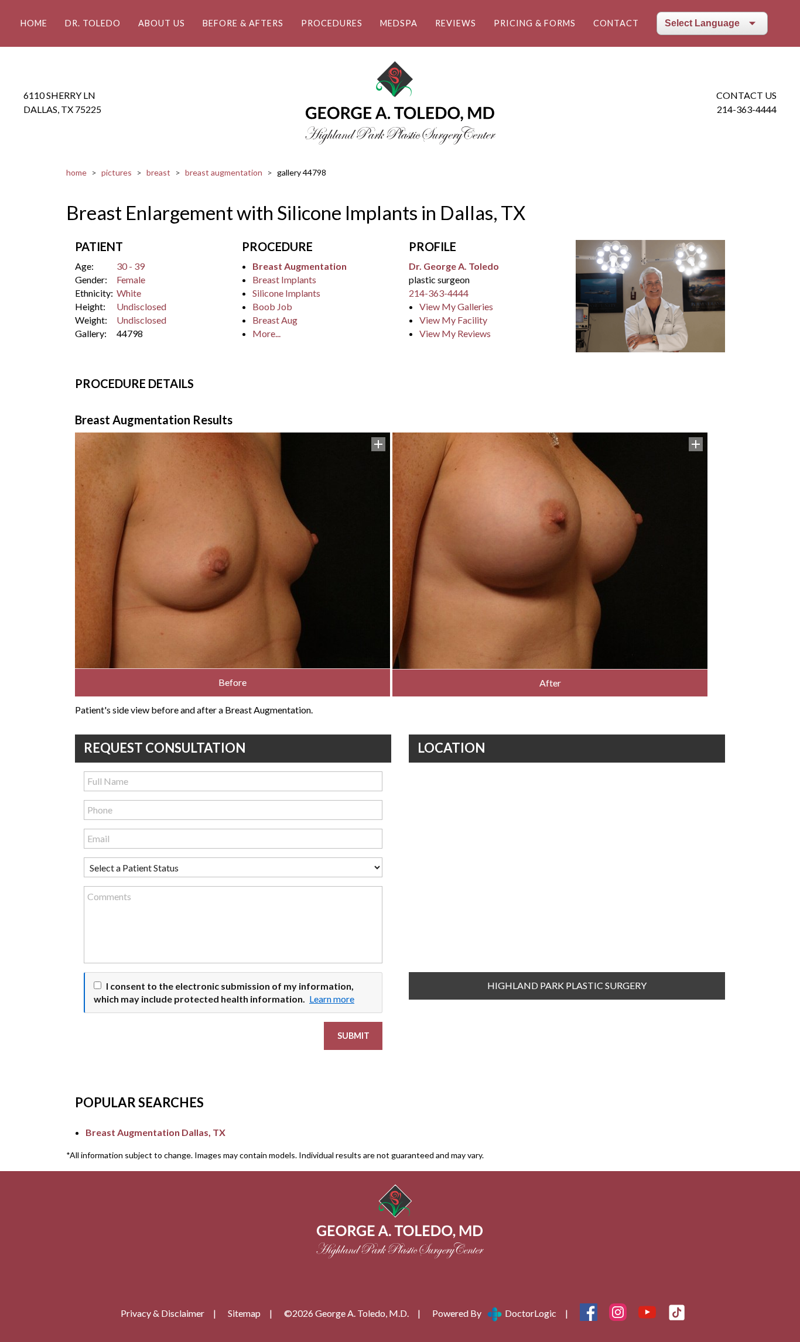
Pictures (116, 172)
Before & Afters (243, 23)
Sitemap (244, 1313)
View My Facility (453, 319)
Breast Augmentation (223, 172)
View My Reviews (455, 333)
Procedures (332, 23)
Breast (158, 172)
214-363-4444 (747, 109)
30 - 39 (131, 266)
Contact (616, 23)
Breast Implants (284, 279)
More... (266, 333)
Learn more (331, 998)
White (129, 292)
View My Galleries (456, 306)
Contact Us (746, 95)
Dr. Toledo (93, 23)
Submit (353, 1036)
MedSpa (399, 23)
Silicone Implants (286, 292)
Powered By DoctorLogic (494, 1313)
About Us (161, 23)
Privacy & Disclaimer (162, 1313)
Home (33, 23)
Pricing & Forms (535, 23)
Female (131, 279)
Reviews (455, 23)
